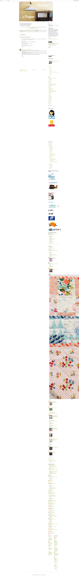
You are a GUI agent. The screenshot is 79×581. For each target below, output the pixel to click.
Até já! (50, 152)
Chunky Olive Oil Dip (51, 423)
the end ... (54, 433)
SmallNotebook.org (51, 243)
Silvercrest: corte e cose (51, 519)
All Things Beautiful (51, 508)
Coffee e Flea (55, 553)
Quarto (49, 101)
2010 (49, 145)
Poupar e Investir (51, 236)
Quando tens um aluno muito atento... (53, 483)
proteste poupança (56, 568)
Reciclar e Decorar (51, 465)
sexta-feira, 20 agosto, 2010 (28, 36)
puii (49, 458)
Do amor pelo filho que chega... (52, 488)
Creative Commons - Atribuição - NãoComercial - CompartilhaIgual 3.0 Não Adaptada (53, 44)
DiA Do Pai (50, 521)
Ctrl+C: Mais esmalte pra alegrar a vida (53, 529)
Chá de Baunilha (51, 427)
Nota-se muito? (51, 153)
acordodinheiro (50, 548)
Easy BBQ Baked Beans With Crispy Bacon (53, 250)
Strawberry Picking (54, 407)
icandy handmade (51, 420)
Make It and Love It (51, 459)
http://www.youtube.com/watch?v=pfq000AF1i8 (33, 28)
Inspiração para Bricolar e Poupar (52, 91)
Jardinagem (50, 93)
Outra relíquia (50, 66)
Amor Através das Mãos (52, 512)
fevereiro (51, 166)
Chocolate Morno (51, 238)
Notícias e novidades (51, 241)
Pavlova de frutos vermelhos (52, 239)
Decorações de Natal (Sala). (52, 493)
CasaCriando (50, 523)
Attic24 (50, 252)
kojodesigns (50, 446)
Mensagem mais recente (22, 69)
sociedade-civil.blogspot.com (50, 543)
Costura (50, 80)
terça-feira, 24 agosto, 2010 (27, 49)
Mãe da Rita (23, 36)
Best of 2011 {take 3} (55, 452)
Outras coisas (23, 31)
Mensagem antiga (44, 69)
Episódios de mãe (51, 88)
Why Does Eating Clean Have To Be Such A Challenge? (55, 440)
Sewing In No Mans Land (52, 412)
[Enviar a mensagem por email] (34, 30)
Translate (52, 26)
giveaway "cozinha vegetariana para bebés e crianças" (56, 550)
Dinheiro (50, 86)
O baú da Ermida (51, 480)
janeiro (50, 167)
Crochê (50, 82)
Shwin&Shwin (50, 247)
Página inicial (33, 69)
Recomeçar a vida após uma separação (50, 545)
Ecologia (50, 87)
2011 (49, 144)
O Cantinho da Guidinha (52, 492)
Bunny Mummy (51, 268)
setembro (51, 149)
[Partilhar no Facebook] (37, 30)
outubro (51, 148)
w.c (49, 106)
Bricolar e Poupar (51, 518)
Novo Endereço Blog (51, 498)
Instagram (50, 92)
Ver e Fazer (50, 531)
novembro (51, 147)
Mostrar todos (57, 244)
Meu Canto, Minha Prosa (52, 510)
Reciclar (50, 103)
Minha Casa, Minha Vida (52, 500)
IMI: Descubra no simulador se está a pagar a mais (50, 539)
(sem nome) (50, 69)
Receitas (50, 102)
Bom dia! (55, 538)
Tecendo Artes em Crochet (52, 257)
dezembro (51, 146)
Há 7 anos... (51, 151)
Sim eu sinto (50, 73)
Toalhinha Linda (54, 258)
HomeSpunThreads (51, 438)
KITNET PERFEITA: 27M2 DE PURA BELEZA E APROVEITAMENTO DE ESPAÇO (52, 473)
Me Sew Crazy (51, 457)
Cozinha (50, 81)
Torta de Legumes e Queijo (52, 234)
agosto (50, 150)
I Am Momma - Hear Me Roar (52, 401)
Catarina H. (23, 49)
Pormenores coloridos (51, 506)
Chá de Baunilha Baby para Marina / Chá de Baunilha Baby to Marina (55, 429)
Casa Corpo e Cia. (51, 490)
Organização (50, 96)
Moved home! (50, 444)
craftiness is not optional (52, 254)
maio (50, 165)
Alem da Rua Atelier (51, 468)
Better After (50, 485)
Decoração (50, 83)
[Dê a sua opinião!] (35, 30)
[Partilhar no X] (36, 30)
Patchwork (50, 98)
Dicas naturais (50, 85)
